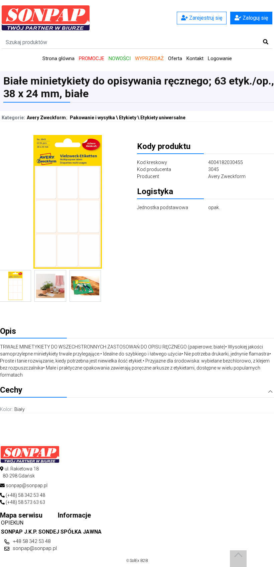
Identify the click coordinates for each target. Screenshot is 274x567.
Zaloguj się (254, 18)
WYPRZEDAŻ (149, 58)
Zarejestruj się (205, 18)
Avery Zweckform (46, 117)
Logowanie (220, 58)
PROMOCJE (91, 58)
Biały (19, 409)
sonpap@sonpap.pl (35, 548)
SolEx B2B (139, 560)
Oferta (175, 58)
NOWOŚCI (120, 58)
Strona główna (58, 58)
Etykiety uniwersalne (162, 117)
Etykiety (127, 117)
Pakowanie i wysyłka (92, 117)
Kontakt (194, 58)
